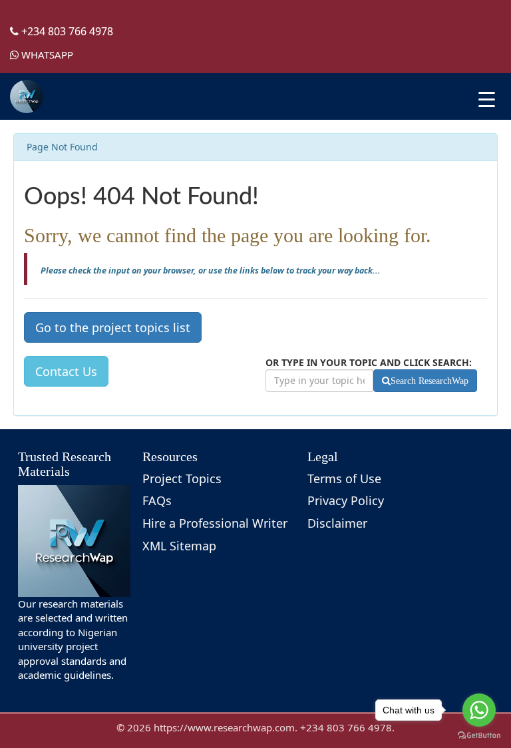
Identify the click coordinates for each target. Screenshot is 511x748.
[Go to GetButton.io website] (479, 735)
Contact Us (66, 371)
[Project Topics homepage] (26, 96)
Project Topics (182, 478)
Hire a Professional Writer (214, 523)
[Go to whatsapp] (479, 710)
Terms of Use (344, 478)
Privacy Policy (345, 500)
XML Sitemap (179, 546)
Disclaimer (337, 523)
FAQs (157, 500)
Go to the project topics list (112, 327)
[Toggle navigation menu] (486, 99)
